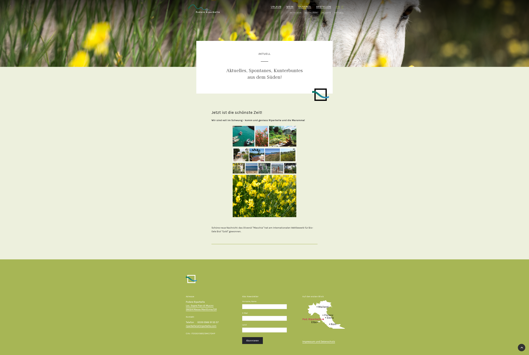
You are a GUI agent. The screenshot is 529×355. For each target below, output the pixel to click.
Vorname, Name (249, 301)
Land (244, 325)
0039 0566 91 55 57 (208, 322)
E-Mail (245, 313)
